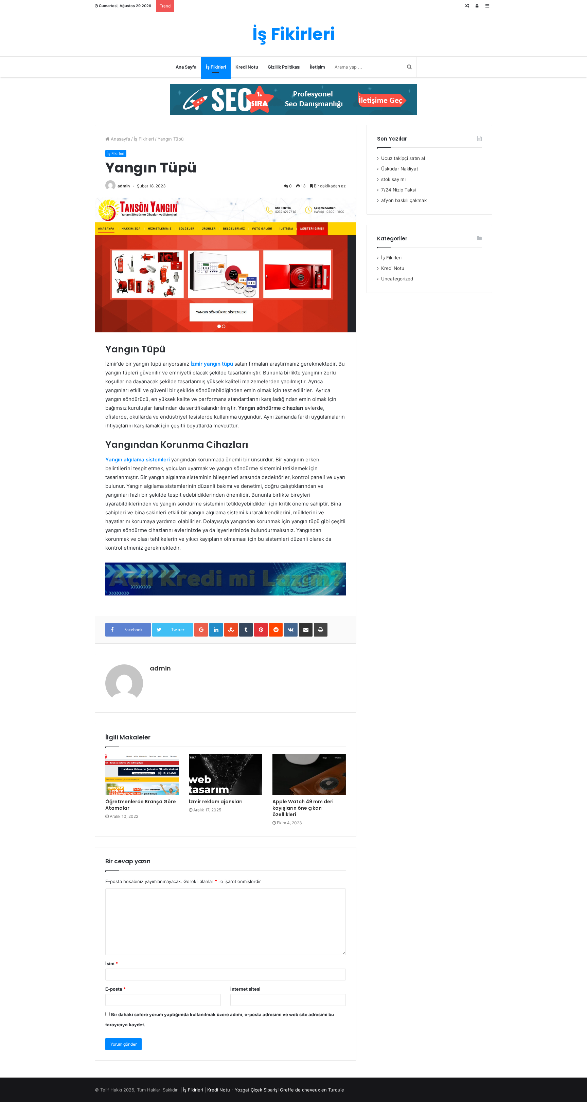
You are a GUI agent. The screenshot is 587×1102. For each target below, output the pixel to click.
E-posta (115, 989)
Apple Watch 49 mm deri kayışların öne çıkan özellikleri (303, 808)
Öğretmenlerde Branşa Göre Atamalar (140, 804)
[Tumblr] (246, 630)
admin (124, 185)
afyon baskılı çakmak (404, 200)
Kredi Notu (246, 67)
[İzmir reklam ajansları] (225, 774)
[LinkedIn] (216, 630)
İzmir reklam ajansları (216, 801)
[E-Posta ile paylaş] (306, 630)
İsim (111, 963)
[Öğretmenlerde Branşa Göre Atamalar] (142, 774)
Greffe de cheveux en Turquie (312, 1089)
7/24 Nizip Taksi (398, 189)
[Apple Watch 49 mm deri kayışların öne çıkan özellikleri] (309, 774)
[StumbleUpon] (231, 630)
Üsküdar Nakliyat (399, 168)
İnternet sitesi (245, 989)
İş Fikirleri (216, 67)
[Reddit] (276, 630)
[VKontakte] (291, 630)
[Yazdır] (320, 630)
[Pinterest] (261, 630)
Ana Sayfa (186, 67)
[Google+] (201, 630)
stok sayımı (393, 179)
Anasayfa (119, 139)
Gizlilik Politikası (284, 67)
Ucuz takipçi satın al (403, 158)
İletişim (317, 67)
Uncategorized (397, 278)
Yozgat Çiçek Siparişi (257, 1089)
